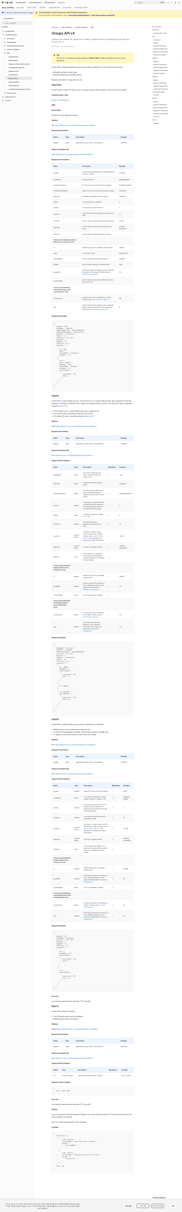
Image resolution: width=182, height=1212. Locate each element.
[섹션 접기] (178, 29)
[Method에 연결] (50, 120)
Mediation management (90, 274)
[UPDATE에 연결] (50, 719)
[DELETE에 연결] (50, 1006)
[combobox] (149, 2)
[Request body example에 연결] (50, 1082)
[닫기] (173, 1206)
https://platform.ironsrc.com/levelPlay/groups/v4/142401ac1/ (72, 154)
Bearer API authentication (60, 100)
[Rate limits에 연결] (50, 85)
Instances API (63, 406)
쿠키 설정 (128, 1206)
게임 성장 (55, 27)
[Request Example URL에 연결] (50, 149)
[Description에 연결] (50, 110)
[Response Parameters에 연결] (50, 159)
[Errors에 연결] (50, 1109)
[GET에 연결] (50, 105)
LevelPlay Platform (81, 27)
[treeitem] (17, 31)
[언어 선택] (175, 2)
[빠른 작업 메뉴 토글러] (179, 2)
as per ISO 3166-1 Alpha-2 (100, 299)
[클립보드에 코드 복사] (127, 322)
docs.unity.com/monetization (79, 15)
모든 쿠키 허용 (157, 1206)
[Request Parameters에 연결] (50, 130)
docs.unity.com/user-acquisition (103, 15)
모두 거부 (143, 1206)
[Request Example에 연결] (50, 637)
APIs (92, 27)
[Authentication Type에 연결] (50, 95)
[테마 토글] (171, 2)
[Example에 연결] (50, 1127)
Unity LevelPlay (66, 27)
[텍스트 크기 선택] (167, 2)
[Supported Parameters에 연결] (50, 460)
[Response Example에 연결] (50, 316)
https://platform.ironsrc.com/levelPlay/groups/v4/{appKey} (75, 125)
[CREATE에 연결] (50, 396)
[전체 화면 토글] (131, 322)
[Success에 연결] (50, 996)
